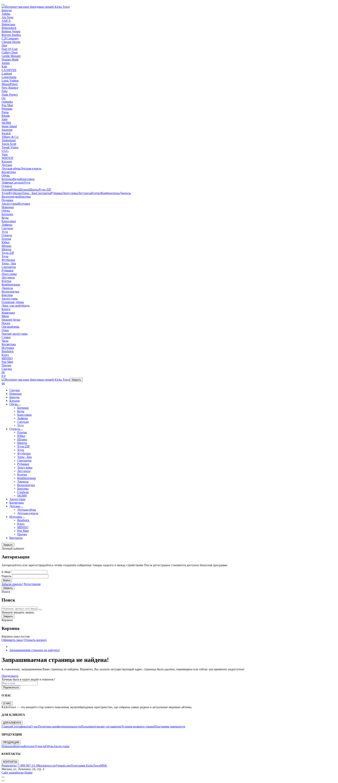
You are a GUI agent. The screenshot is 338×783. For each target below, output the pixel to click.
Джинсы (125, 193)
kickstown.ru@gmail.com (55, 765)
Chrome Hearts (11, 42)
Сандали (18, 182)
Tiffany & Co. (10, 136)
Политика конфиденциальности (59, 726)
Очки (5, 330)
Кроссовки (27, 179)
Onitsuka (7, 101)
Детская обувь (11, 168)
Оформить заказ (12, 640)
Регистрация (32, 584)
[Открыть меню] (3, 4)
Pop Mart (7, 105)
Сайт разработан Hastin (17, 772)
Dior (4, 45)
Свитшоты (43, 193)
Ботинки (7, 179)
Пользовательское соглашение (101, 726)
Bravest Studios (11, 35)
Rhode (6, 115)
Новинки (8, 207)
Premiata (7, 108)
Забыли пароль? (12, 584)
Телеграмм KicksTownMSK (89, 765)
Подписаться (11, 687)
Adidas (6, 13)
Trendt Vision (10, 147)
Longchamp (9, 77)
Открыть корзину (35, 640)
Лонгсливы (70, 193)
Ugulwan (23, 492)
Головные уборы (13, 302)
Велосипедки (10, 196)
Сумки (6, 337)
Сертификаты (21, 726)
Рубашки (57, 193)
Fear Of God (9, 49)
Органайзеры (10, 326)
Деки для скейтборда (16, 305)
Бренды (7, 10)
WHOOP (7, 158)
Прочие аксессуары (15, 333)
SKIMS (6, 122)
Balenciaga (8, 24)
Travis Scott (9, 144)
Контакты (15, 537)
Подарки (7, 200)
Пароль (6, 576)
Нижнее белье (11, 319)
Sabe (5, 119)
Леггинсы (84, 193)
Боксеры (25, 196)
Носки (6, 323)
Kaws (5, 354)
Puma (5, 112)
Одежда (7, 186)
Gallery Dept (10, 52)
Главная (7, 726)
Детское (7, 165)
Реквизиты (9, 765)
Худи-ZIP (45, 189)
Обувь (6, 175)
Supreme (7, 129)
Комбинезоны (110, 193)
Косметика (9, 172)
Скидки (7, 369)
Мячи (5, 316)
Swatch (6, 133)
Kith (4, 66)
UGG (5, 151)
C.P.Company (10, 38)
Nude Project (10, 94)
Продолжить (10, 676)
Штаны (24, 189)
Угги (27, 182)
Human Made (10, 59)
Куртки (96, 193)
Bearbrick (8, 351)
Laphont (7, 73)
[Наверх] (3, 777)
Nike (5, 91)
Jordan (6, 63)
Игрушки (24, 203)
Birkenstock (9, 27)
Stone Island (9, 126)
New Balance (10, 87)
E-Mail (6, 572)
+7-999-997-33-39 (27, 765)
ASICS (6, 20)
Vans (5, 154)
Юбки (15, 189)
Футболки (15, 193)
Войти (6, 580)
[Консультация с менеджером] (3, 780)
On (3, 98)
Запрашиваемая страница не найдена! (34, 650)
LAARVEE (9, 70)
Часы (5, 340)
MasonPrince (10, 84)
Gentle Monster (11, 56)
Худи (5, 193)
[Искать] (40, 609)
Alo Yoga (7, 17)
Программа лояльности (169, 726)
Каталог (7, 161)
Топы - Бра (29, 193)
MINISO (7, 358)
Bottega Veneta (11, 31)
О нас (34, 726)
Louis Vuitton (10, 80)
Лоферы (7, 182)
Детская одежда (30, 168)
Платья (6, 189)
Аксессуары (10, 203)
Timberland (9, 140)
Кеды (16, 179)
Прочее (6, 365)
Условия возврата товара (137, 726)
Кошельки (8, 312)
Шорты (34, 189)
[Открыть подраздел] (19, 405)
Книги (6, 309)
